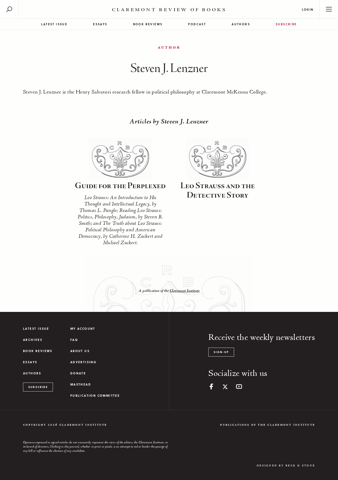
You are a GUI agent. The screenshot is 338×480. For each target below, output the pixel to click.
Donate (78, 373)
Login (308, 9)
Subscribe (286, 24)
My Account (82, 328)
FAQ (74, 340)
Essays (100, 24)
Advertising (83, 362)
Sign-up (221, 352)
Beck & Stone (300, 465)
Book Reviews (148, 24)
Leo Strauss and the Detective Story (217, 190)
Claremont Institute (185, 290)
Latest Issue (54, 24)
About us (80, 351)
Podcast (197, 24)
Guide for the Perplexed (120, 185)
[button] (9, 9)
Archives (32, 340)
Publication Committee (95, 395)
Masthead (80, 384)
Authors (241, 24)
